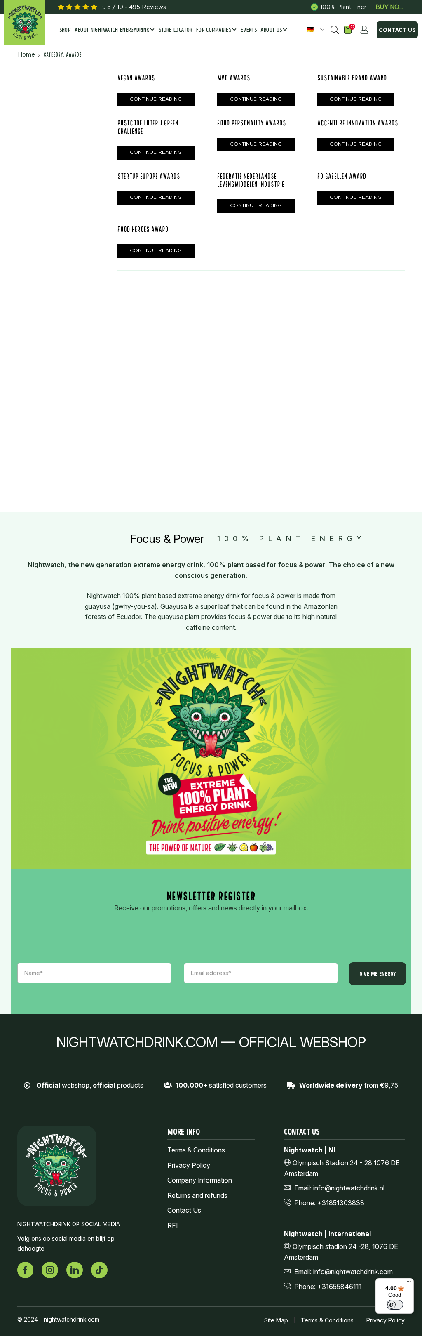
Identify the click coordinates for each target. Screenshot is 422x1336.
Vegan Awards (136, 77)
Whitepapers (342, 367)
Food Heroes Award (143, 229)
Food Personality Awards (251, 122)
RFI (172, 1226)
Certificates (334, 290)
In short (328, 380)
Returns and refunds (197, 1195)
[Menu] (409, 1283)
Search (361, 228)
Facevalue (332, 303)
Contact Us (397, 29)
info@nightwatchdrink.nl (348, 1188)
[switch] (395, 1305)
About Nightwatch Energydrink (112, 30)
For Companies (213, 30)
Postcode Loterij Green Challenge (351, 164)
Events (249, 30)
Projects (329, 392)
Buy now (390, 7)
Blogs (332, 316)
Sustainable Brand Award (354, 142)
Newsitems (340, 341)
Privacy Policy (188, 1165)
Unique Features (341, 431)
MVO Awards (233, 77)
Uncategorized (339, 418)
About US (271, 30)
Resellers (331, 405)
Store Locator (175, 30)
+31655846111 (339, 1286)
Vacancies (332, 444)
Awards (328, 265)
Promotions (340, 354)
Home (26, 54)
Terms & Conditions (196, 1150)
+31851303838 (340, 1203)
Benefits (329, 277)
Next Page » (144, 287)
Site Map (276, 1320)
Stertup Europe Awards (148, 175)
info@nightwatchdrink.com (353, 1272)
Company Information (199, 1180)
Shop (65, 30)
